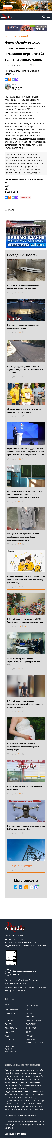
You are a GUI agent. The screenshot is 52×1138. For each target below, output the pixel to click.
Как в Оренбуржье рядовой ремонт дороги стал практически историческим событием (25, 369)
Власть (8, 1024)
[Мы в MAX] (36, 887)
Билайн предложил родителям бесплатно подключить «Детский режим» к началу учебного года (26, 579)
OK (6, 188)
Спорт (29, 1032)
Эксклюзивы (11, 1009)
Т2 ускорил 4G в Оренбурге (19, 865)
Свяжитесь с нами (14, 935)
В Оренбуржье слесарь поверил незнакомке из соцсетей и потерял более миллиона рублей (25, 704)
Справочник (32, 1006)
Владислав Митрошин (17, 88)
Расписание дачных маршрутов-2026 (13, 1049)
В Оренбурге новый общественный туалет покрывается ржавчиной (23, 287)
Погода (29, 1036)
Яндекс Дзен (11, 191)
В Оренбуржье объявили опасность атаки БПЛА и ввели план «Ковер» (26, 827)
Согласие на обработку (16, 980)
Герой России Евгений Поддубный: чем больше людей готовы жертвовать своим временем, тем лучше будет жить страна (26, 451)
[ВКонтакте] (6, 79)
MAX (7, 185)
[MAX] (16, 79)
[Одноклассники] (9, 79)
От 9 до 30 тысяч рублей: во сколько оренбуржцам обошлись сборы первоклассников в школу (23, 536)
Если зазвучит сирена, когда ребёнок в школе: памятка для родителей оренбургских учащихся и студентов (24, 494)
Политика (31, 1024)
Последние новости (22, 255)
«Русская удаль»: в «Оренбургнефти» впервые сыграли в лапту (24, 410)
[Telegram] (13, 79)
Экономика (11, 1028)
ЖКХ (7, 1036)
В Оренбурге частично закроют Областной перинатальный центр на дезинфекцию (23, 746)
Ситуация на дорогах (32, 1014)
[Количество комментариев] (25, 292)
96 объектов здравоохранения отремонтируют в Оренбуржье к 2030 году (24, 661)
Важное (29, 1009)
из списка (10, 1127)
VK (6, 182)
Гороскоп (10, 1013)
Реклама (9, 1020)
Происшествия (33, 1020)
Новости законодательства (35, 1041)
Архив (8, 1004)
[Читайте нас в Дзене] (32, 887)
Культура (9, 1032)
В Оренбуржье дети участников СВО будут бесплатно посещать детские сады (25, 620)
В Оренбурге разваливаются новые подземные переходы (23, 326)
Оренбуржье (11, 1040)
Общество (31, 1028)
